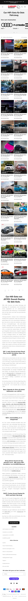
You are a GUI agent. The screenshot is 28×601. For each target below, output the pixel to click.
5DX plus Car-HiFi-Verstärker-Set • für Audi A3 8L (7, 74)
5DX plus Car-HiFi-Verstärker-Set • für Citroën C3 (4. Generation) (7, 238)
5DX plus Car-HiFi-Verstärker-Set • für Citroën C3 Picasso (20, 260)
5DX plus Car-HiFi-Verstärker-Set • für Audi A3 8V (7, 95)
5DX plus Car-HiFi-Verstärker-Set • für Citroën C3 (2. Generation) (20, 217)
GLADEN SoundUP (6, 538)
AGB (12, 596)
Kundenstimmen (6, 563)
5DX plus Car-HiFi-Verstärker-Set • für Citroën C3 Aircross (20, 238)
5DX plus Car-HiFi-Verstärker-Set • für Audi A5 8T (7, 135)
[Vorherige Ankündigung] (2, 2)
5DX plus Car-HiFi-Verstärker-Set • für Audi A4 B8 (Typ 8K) (7, 115)
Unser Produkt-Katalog (7, 545)
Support (4, 560)
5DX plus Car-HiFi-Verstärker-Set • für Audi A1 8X (7, 54)
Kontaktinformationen (22, 596)
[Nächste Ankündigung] (25, 2)
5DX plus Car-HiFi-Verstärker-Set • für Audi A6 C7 (20, 135)
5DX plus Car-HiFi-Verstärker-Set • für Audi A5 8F (20, 115)
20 (19, 290)
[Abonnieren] (23, 574)
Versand (16, 596)
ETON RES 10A (11, 411)
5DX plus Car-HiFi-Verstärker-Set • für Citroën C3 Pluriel (7, 281)
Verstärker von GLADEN (7, 532)
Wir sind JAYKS (6, 566)
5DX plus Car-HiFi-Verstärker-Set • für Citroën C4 (20, 281)
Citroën (15, 28)
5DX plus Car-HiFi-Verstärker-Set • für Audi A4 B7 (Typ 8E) (20, 95)
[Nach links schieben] (11, 32)
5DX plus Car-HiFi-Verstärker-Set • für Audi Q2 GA (7, 155)
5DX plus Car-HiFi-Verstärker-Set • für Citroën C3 (7, 217)
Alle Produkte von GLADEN (8, 529)
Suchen (4, 542)
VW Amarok (18, 373)
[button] (2, 6)
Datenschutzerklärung (7, 596)
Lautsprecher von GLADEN (8, 535)
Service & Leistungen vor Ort (8, 548)
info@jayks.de (20, 511)
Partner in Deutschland (7, 551)
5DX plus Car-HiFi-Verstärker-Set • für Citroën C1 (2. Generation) (7, 196)
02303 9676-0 (7, 511)
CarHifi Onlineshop (8, 594)
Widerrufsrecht (23, 594)
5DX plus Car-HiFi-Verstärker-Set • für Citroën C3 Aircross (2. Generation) (7, 260)
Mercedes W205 (10, 373)
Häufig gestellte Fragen (7, 557)
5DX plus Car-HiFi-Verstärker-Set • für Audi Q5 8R (7, 176)
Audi (2, 28)
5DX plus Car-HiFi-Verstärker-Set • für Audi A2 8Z (20, 54)
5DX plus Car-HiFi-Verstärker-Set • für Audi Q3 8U (20, 155)
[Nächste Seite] (22, 290)
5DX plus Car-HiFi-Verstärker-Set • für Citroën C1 (20, 176)
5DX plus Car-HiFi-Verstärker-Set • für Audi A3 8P (20, 74)
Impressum (14, 598)
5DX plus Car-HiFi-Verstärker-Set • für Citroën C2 (20, 196)
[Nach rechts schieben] (16, 32)
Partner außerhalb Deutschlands (9, 554)
